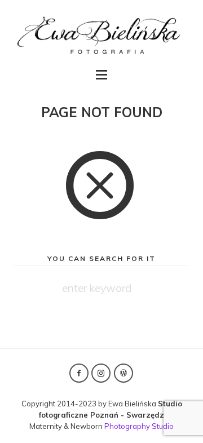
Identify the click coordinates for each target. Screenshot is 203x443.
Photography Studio (139, 426)
